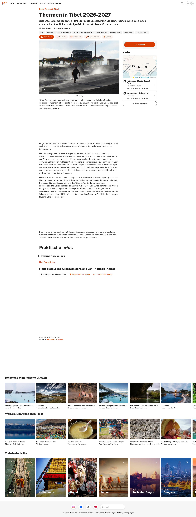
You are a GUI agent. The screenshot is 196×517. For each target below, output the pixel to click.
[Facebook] (80, 506)
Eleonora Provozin (55, 339)
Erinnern (141, 44)
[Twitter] (88, 506)
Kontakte (73, 513)
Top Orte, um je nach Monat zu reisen (45, 3)
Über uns (65, 513)
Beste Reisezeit (49, 9)
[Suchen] (182, 3)
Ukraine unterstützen (86, 513)
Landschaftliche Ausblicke (82, 32)
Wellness (49, 32)
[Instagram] (73, 506)
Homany (80, 96)
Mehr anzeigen (141, 103)
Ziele (12, 3)
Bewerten (77, 37)
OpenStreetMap (145, 77)
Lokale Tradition (63, 32)
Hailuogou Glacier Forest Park (54, 274)
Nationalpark (115, 32)
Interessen (21, 3)
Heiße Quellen (101, 32)
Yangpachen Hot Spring (81, 274)
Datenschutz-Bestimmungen (105, 513)
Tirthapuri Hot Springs (104, 274)
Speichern (48, 37)
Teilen (108, 37)
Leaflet (136, 77)
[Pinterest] (95, 506)
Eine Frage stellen (47, 262)
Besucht (62, 37)
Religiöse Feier (141, 32)
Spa (41, 32)
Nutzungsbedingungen (125, 513)
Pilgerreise (128, 32)
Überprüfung (93, 37)
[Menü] (190, 3)
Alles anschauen (50, 90)
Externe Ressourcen (53, 256)
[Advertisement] (79, 126)
